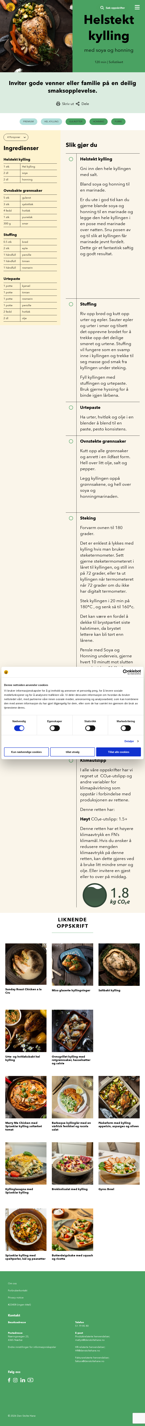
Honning (98, 121)
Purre (118, 121)
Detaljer (129, 741)
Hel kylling (51, 121)
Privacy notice (16, 1297)
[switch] (55, 728)
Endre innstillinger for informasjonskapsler (32, 1347)
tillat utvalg (72, 751)
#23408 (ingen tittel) (19, 1304)
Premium (28, 121)
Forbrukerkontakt (17, 1290)
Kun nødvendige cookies (26, 751)
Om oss (12, 1283)
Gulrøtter (75, 121)
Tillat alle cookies (118, 751)
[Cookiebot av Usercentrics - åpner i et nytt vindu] (125, 672)
